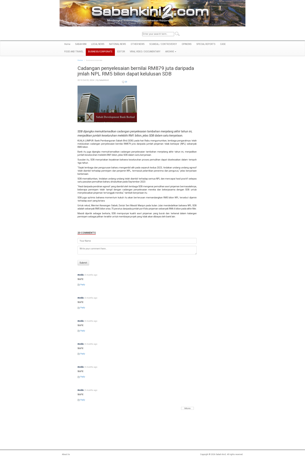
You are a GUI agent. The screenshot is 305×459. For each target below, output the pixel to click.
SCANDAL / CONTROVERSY (163, 44)
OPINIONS (187, 44)
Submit (83, 262)
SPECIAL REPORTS (205, 44)
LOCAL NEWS (97, 44)
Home (67, 44)
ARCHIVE (170, 51)
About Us (66, 454)
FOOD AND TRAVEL (73, 51)
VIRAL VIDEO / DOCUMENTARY (145, 51)
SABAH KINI (80, 44)
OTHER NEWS (138, 44)
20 (125, 82)
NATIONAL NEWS (117, 44)
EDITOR (121, 51)
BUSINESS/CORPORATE (100, 51)
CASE (223, 44)
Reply (82, 284)
